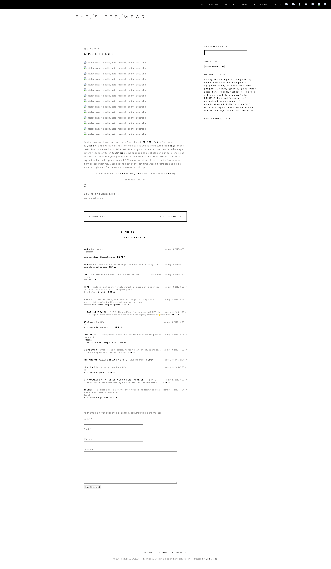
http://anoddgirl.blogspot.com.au (100, 257)
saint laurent (211, 110)
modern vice (237, 98)
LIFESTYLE (209, 98)
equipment (210, 85)
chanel (216, 82)
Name (87, 419)
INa (86, 274)
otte (236, 104)
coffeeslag (91, 334)
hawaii (215, 91)
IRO (253, 91)
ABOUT (148, 552)
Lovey (87, 367)
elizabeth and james (234, 82)
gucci (207, 91)
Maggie (88, 299)
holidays (236, 91)
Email (87, 429)
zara (253, 110)
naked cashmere (229, 101)
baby (239, 79)
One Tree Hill (170, 216)
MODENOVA (90, 350)
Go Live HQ (211, 558)
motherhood (211, 101)
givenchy (234, 88)
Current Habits (98, 292)
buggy (171, 145)
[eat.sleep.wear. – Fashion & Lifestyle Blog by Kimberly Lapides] (121, 24)
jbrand (219, 95)
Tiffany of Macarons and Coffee (105, 360)
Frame (248, 85)
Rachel (88, 390)
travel (245, 110)
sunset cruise (119, 152)
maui (225, 98)
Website (88, 439)
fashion (231, 85)
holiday (225, 91)
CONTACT (164, 552)
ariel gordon (227, 79)
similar (170, 173)
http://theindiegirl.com (95, 372)
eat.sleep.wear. (97, 312)
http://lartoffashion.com (95, 267)
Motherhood (262, 4)
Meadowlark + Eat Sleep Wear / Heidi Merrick (114, 380)
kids (244, 95)
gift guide (209, 88)
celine (207, 82)
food (240, 85)
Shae (87, 287)
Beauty (247, 79)
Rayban (249, 107)
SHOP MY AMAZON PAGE (217, 118)
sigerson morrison (230, 110)
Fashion (214, 4)
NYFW (229, 104)
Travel (244, 4)
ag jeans (214, 79)
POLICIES (181, 552)
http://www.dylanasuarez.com (98, 327)
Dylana (88, 322)
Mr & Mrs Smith (151, 142)
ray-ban (239, 107)
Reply (121, 257)
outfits (244, 104)
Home (201, 4)
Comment (89, 449)
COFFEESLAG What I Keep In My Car (101, 342)
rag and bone (225, 107)
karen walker (232, 95)
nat (86, 249)
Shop (278, 4)
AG (205, 79)
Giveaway (222, 88)
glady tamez (247, 88)
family (221, 85)
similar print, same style (134, 173)
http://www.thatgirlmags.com (106, 304)
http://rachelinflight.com (96, 397)
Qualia (90, 145)
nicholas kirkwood (214, 104)
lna (218, 98)
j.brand (210, 95)
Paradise (97, 216)
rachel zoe (210, 107)
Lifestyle (230, 4)
